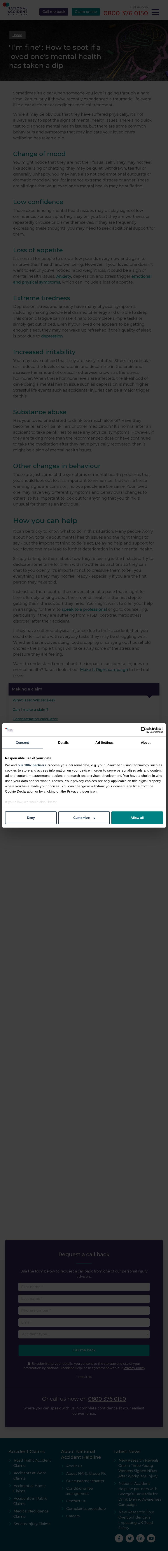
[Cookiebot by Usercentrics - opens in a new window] (144, 730)
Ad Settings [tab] (104, 742)
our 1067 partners (32, 765)
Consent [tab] (22, 742)
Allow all (137, 818)
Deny (31, 818)
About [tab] (145, 742)
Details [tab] (63, 742)
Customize (81, 818)
